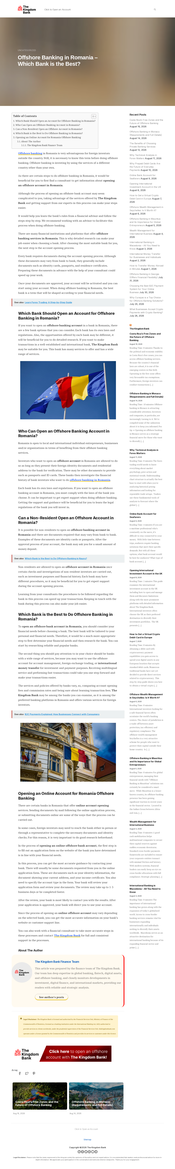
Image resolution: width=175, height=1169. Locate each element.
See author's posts (51, 997)
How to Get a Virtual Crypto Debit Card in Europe (145, 636)
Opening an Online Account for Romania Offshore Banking (48, 137)
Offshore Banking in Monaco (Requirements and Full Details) (92, 1103)
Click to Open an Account (57, 9)
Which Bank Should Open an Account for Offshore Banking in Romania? (55, 120)
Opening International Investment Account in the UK (146, 572)
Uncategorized (27, 50)
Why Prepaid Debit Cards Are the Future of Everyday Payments (145, 166)
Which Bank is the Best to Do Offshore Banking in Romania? (49, 133)
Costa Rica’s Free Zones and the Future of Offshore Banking (36, 1103)
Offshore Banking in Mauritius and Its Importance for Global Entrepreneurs (145, 222)
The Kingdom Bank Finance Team (44, 145)
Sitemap (87, 1139)
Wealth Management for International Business (143, 823)
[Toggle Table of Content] (92, 116)
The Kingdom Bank (139, 328)
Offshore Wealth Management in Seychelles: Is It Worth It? (146, 696)
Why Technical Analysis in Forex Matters (144, 452)
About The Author (31, 141)
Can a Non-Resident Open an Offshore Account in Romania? (49, 129)
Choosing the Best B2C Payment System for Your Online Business (146, 289)
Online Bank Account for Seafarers (143, 515)
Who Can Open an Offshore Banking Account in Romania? (48, 124)
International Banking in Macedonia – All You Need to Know (145, 245)
